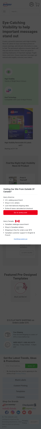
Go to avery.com (20, 212)
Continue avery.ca (20, 239)
